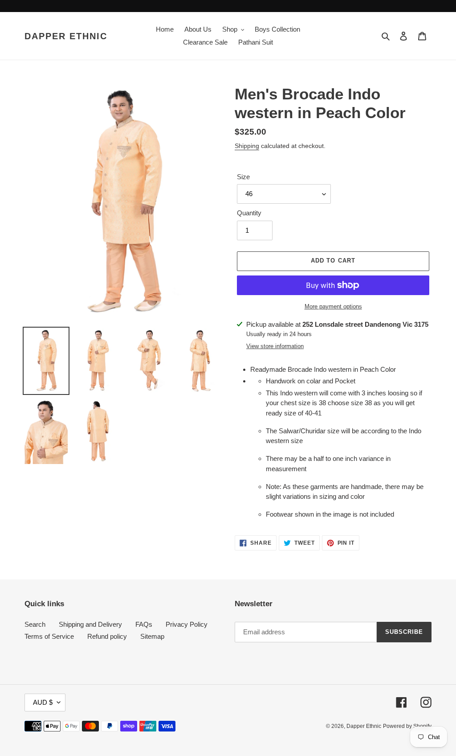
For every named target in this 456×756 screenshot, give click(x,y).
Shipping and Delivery (90, 624)
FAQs (143, 624)
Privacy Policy (187, 624)
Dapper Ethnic (65, 36)
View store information (275, 346)
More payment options (333, 306)
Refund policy (107, 636)
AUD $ (43, 702)
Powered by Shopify (407, 726)
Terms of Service (49, 636)
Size (243, 177)
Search (34, 624)
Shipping (247, 145)
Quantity (249, 213)
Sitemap (152, 636)
